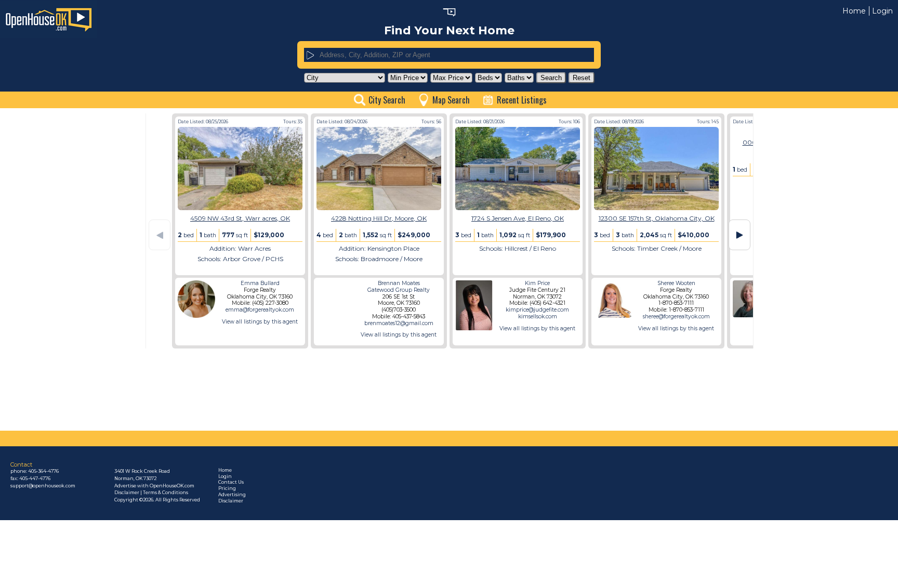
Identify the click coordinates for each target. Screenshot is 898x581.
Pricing (227, 488)
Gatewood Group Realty (398, 290)
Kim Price (537, 283)
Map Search (451, 100)
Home (854, 11)
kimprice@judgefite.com (537, 309)
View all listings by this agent (260, 321)
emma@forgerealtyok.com (260, 309)
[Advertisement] (97, 269)
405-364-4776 (43, 471)
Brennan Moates (399, 283)
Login (882, 11)
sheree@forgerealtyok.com (676, 316)
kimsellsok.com (537, 316)
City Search (386, 100)
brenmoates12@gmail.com (398, 323)
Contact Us (231, 482)
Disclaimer (230, 500)
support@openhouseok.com (42, 485)
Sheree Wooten (676, 283)
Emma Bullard (260, 283)
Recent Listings (522, 100)
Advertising (232, 494)
